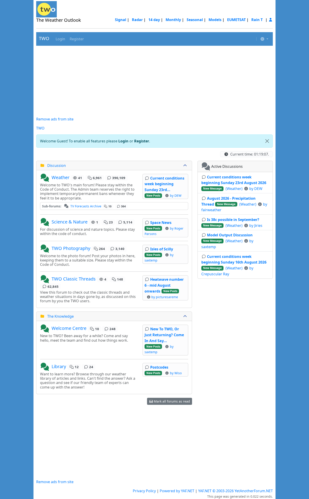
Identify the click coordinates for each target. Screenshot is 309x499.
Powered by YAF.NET (177, 490)
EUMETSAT (236, 19)
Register (141, 141)
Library (59, 366)
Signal (120, 19)
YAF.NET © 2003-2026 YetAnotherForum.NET (235, 490)
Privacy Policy (144, 490)
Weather (60, 177)
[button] (60, 38)
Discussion (56, 165)
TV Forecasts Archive (85, 206)
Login (123, 141)
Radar (137, 19)
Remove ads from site (55, 119)
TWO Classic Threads (74, 279)
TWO (44, 38)
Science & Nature (70, 222)
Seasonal (195, 19)
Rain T (257, 19)
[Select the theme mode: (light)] (264, 39)
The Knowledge (60, 316)
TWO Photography (71, 248)
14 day (154, 19)
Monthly (173, 19)
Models (215, 19)
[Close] (267, 141)
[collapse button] (185, 165)
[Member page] (270, 19)
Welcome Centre (69, 328)
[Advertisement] (154, 81)
